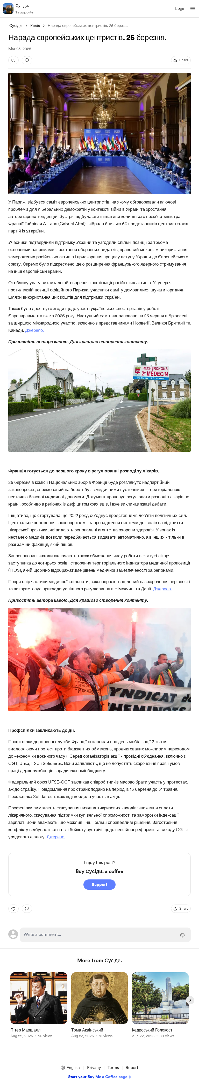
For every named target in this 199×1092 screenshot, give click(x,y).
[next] (190, 1000)
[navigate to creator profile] (8, 8)
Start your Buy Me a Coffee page (97, 1076)
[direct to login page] (105, 935)
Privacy (94, 1067)
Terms (113, 1067)
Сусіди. (22, 5)
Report (132, 1067)
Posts (35, 25)
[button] (193, 8)
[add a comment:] (27, 60)
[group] (38, 1008)
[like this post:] (13, 60)
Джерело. (34, 330)
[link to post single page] (38, 1006)
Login (180, 8)
